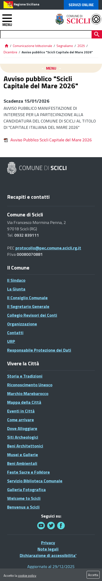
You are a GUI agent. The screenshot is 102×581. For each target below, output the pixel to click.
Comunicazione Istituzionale (32, 45)
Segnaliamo (64, 45)
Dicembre (10, 52)
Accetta (93, 574)
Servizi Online (81, 5)
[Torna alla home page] (6, 45)
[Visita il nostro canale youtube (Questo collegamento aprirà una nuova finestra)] (41, 525)
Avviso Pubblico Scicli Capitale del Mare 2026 (51, 140)
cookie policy (27, 575)
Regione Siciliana (26, 4)
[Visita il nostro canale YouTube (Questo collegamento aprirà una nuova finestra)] (51, 525)
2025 (81, 45)
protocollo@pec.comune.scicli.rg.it (48, 248)
